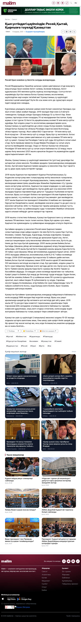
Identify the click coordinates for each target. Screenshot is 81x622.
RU (76, 3)
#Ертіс (42, 346)
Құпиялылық (67, 581)
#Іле (49, 346)
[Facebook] (62, 3)
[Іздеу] (71, 3)
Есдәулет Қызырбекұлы (35, 32)
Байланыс (66, 578)
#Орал (33, 346)
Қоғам (44, 578)
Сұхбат (45, 584)
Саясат (14, 19)
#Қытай (9, 336)
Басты (7, 19)
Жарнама (65, 575)
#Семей (58, 341)
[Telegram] (66, 31)
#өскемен (33, 341)
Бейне (44, 590)
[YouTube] (58, 3)
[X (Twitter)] (74, 31)
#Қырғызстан (12, 346)
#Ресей (24, 346)
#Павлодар (48, 336)
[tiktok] (67, 3)
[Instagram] (53, 3)
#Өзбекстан (21, 336)
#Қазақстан (46, 341)
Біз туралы (66, 571)
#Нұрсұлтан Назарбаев (16, 341)
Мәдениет (46, 581)
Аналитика (46, 575)
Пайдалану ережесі (70, 584)
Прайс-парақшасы (73, 616)
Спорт (44, 587)
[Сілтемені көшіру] (63, 31)
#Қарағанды (34, 336)
